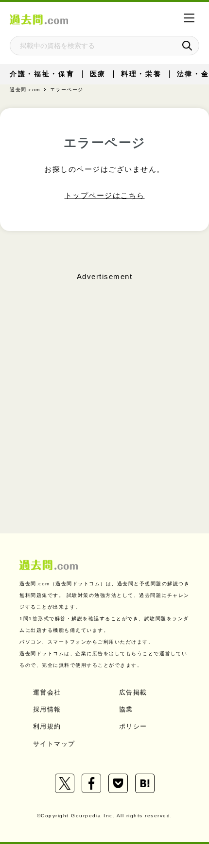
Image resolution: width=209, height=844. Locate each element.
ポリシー (133, 726)
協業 (126, 709)
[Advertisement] (104, 388)
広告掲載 (133, 692)
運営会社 (47, 692)
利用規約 (47, 726)
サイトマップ (54, 743)
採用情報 (47, 709)
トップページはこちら (105, 195)
